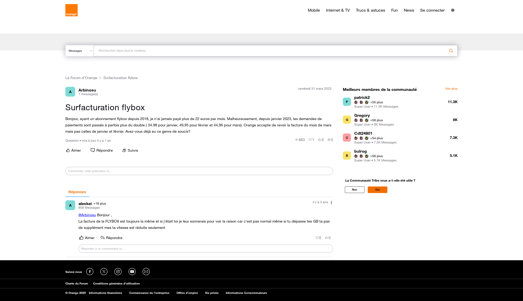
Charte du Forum (76, 283)
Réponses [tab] (77, 192)
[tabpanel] (199, 227)
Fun (394, 10)
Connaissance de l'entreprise (149, 293)
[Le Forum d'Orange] (71, 10)
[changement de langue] (453, 10)
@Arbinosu (87, 215)
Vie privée (212, 293)
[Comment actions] (331, 202)
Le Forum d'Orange (81, 77)
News (409, 10)
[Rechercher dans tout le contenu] (451, 51)
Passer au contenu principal (22, 3)
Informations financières (105, 293)
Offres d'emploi (187, 293)
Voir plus (451, 88)
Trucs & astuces (370, 10)
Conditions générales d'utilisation (116, 283)
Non (354, 189)
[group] (300, 140)
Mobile (314, 10)
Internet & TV (338, 10)
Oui (377, 189)
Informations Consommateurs (246, 293)
